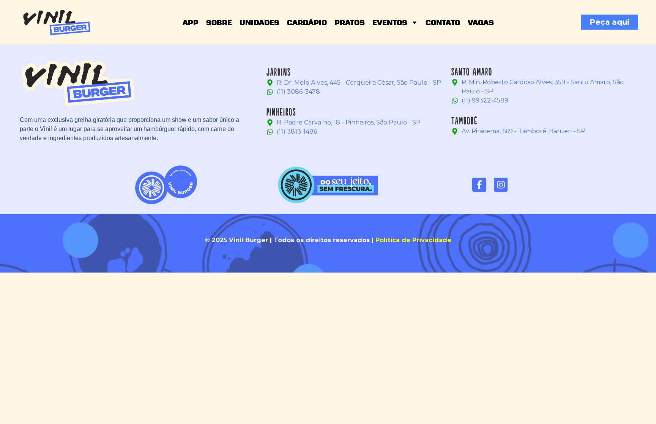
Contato (443, 22)
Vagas (481, 22)
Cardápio (307, 22)
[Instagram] (501, 185)
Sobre (219, 22)
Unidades (259, 22)
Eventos (389, 22)
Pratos (349, 22)
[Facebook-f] (479, 185)
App (191, 22)
